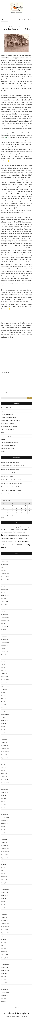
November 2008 (5, 964)
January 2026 (4, 564)
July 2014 (3, 761)
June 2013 (3, 801)
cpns (29, 527)
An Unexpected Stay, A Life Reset (9, 426)
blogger (18, 527)
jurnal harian (15, 26)
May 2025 (3, 567)
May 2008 (3, 979)
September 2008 (5, 970)
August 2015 (4, 723)
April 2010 (3, 911)
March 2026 (4, 558)
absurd (2, 527)
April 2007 (3, 998)
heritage (8, 26)
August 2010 (4, 898)
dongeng (12, 529)
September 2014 (5, 758)
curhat (3, 529)
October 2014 (4, 754)
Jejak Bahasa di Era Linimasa (7, 423)
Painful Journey (4, 433)
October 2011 (4, 854)
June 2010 (3, 904)
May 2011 (3, 870)
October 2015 (4, 717)
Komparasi (3, 451)
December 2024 (5, 573)
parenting (17, 538)
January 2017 (4, 676)
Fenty (2, 487)
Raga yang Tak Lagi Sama (7, 408)
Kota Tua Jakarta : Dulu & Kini (16, 29)
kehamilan (19, 532)
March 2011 (4, 876)
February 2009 (4, 954)
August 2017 (4, 654)
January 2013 (4, 814)
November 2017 (5, 645)
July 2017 (3, 658)
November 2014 (5, 751)
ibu (30, 529)
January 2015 (4, 745)
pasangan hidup (23, 538)
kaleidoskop (10, 532)
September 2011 (5, 858)
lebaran (12, 535)
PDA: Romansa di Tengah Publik (8, 445)
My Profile (11, 476)
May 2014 (3, 767)
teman (19, 544)
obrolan (11, 538)
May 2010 (3, 908)
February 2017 (4, 673)
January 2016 (4, 711)
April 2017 (3, 667)
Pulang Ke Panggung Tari (7, 436)
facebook (18, 529)
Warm (2, 462)
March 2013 (4, 811)
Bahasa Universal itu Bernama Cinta (9, 442)
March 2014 (4, 773)
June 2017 (3, 661)
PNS (15, 541)
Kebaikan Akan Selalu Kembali (8, 429)
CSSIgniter (24, 1016)
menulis (22, 535)
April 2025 (3, 570)
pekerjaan (4, 541)
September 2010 (5, 895)
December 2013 (5, 783)
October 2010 (4, 892)
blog (15, 527)
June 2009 (3, 942)
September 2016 (5, 686)
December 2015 (5, 714)
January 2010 (4, 920)
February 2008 (4, 986)
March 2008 (4, 983)
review (3, 545)
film (28, 529)
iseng (2, 532)
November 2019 (5, 620)
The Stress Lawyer (5, 479)
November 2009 (5, 926)
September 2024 (5, 579)
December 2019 (5, 617)
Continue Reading (25, 392)
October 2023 (4, 589)
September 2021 (5, 595)
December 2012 (5, 817)
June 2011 (3, 867)
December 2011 (5, 848)
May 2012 (3, 833)
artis (10, 527)
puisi (19, 541)
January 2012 (4, 845)
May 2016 (3, 698)
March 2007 (4, 1001)
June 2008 (3, 976)
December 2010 (5, 886)
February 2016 (4, 708)
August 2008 (4, 973)
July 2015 (3, 726)
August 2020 (4, 608)
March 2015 (4, 739)
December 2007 (5, 992)
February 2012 (4, 842)
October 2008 (4, 967)
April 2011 (3, 873)
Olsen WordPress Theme (12, 1016)
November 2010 (5, 889)
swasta (15, 545)
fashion (22, 529)
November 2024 (5, 576)
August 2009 (4, 936)
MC (19, 535)
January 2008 (4, 989)
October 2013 (4, 789)
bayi (12, 527)
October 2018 (4, 626)
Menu (5, 20)
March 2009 (4, 951)
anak (6, 527)
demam (7, 529)
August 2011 (4, 861)
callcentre (25, 527)
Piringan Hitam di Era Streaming (8, 417)
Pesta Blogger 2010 (16, 479)
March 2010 (4, 914)
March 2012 (4, 839)
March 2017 (4, 670)
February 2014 (4, 776)
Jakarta (5, 532)
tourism (25, 26)
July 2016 (3, 692)
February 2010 (4, 917)
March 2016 (4, 704)
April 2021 (3, 598)
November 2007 (5, 995)
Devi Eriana (3, 494)
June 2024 (3, 586)
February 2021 (4, 601)
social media (9, 545)
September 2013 (5, 792)
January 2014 (4, 779)
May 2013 (3, 804)
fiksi (25, 529)
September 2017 (5, 651)
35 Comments (20, 32)
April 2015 (3, 736)
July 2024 (3, 583)
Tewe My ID (4, 476)
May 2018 (3, 633)
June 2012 (3, 829)
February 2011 (4, 879)
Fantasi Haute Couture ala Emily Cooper (10, 420)
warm (2, 465)
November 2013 (5, 786)
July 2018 (3, 629)
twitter (24, 545)
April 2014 (3, 770)
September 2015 (5, 720)
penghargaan (10, 541)
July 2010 (3, 901)
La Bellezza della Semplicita (16, 1013)
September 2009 (5, 933)
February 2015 (4, 742)
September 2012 (5, 823)
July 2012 (3, 826)
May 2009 (3, 945)
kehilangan (23, 532)
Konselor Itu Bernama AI (7, 414)
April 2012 (3, 836)
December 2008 (5, 961)
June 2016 (3, 695)
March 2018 (4, 636)
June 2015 (3, 729)
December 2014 (5, 748)
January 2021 (4, 604)
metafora (26, 535)
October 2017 (4, 648)
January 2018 (4, 639)
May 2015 (3, 733)
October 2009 (4, 929)
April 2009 (3, 948)
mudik (2, 538)
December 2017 (5, 642)
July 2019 (3, 623)
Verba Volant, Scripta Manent (8, 448)
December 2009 (5, 923)
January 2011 (4, 883)
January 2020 (4, 614)
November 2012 (5, 820)
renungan (25, 541)
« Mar (2, 517)
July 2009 (3, 939)
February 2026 (4, 561)
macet (16, 535)
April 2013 (3, 808)
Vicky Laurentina (5, 472)
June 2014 (3, 764)
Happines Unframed (5, 411)
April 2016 (3, 701)
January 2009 (4, 958)
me (20, 26)
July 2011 (3, 864)
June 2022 (3, 592)
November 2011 (5, 851)
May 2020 (3, 611)
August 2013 (4, 795)
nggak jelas (6, 538)
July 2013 (3, 798)
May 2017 (3, 664)
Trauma (3, 439)
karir (14, 532)
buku (21, 527)
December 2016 (5, 679)
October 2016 (4, 683)
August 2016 (4, 689)
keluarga (5, 535)
